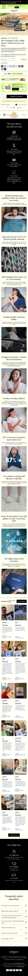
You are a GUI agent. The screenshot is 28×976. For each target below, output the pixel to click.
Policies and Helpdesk (23, 957)
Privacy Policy (3, 956)
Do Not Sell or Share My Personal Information (16, 956)
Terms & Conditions (13, 957)
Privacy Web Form (4, 957)
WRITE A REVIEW (21, 601)
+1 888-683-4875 (20, 966)
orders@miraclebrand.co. (19, 963)
